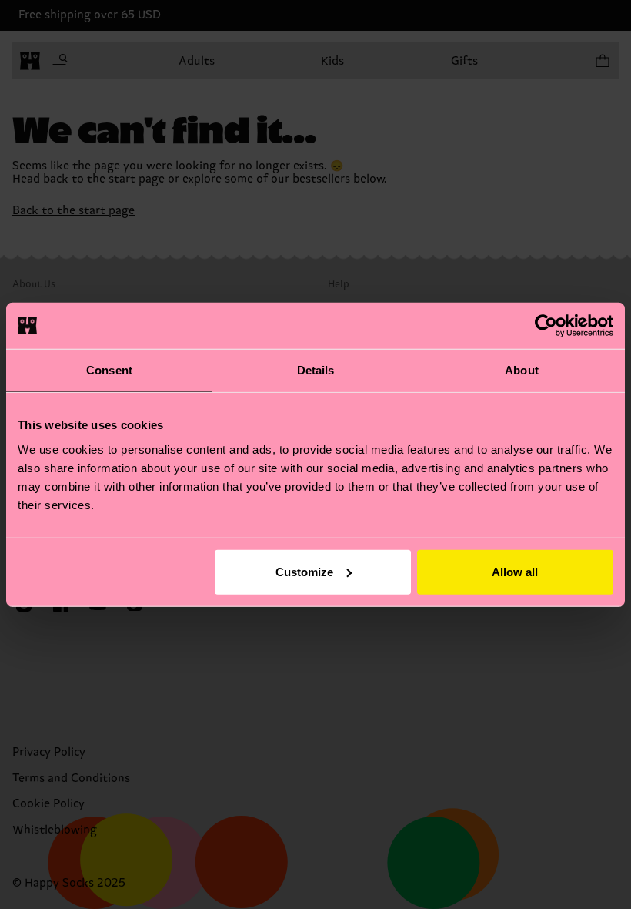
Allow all (515, 571)
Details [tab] (316, 370)
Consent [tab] (109, 370)
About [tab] (522, 370)
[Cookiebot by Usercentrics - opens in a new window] (546, 325)
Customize (304, 571)
